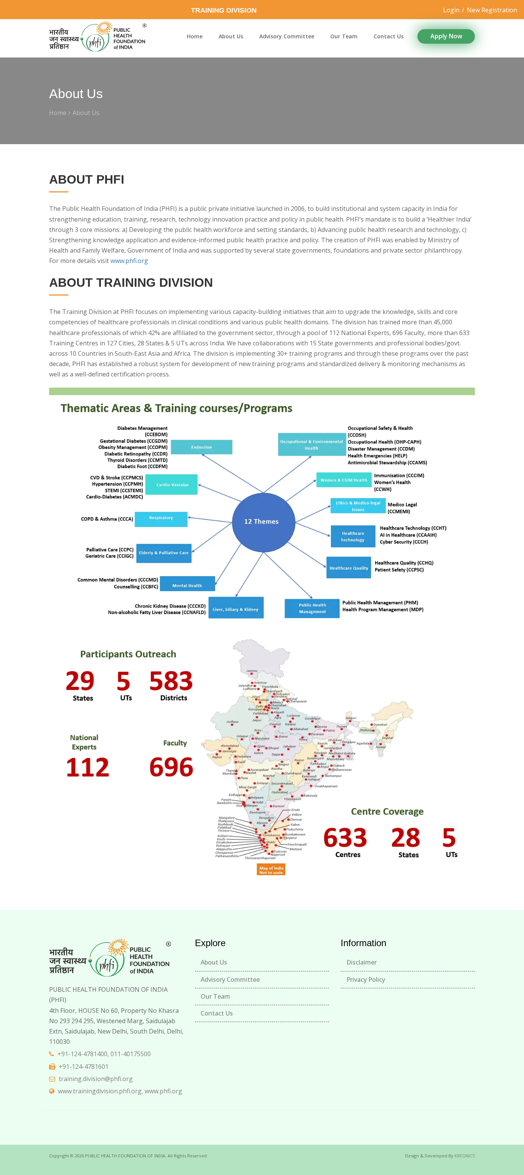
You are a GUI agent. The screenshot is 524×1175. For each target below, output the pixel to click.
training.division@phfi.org (96, 1079)
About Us (231, 36)
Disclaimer (361, 962)
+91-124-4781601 (84, 1066)
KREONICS (465, 1156)
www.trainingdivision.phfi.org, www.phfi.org (120, 1091)
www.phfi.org (129, 260)
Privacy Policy (365, 979)
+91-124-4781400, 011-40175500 (104, 1054)
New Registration (492, 10)
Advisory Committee (286, 36)
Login (451, 10)
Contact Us (389, 36)
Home (195, 36)
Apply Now (446, 36)
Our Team (344, 36)
